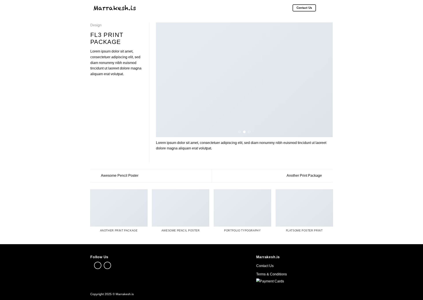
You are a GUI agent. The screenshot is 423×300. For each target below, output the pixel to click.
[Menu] (330, 7)
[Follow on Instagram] (107, 265)
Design (96, 25)
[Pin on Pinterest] (109, 84)
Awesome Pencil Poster (119, 175)
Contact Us (265, 266)
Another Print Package (305, 175)
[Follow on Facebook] (97, 265)
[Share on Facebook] (93, 84)
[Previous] (165, 79)
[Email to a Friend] (104, 84)
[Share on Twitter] (98, 84)
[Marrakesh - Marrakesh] (114, 7)
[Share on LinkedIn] (114, 84)
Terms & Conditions (271, 274)
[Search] (321, 8)
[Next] (324, 79)
